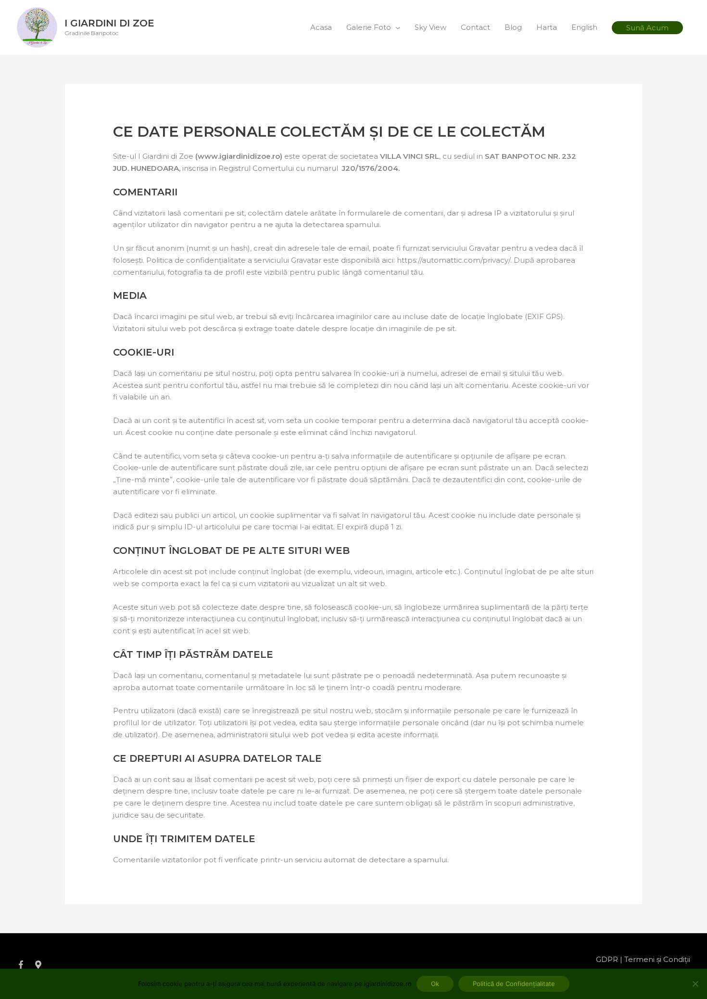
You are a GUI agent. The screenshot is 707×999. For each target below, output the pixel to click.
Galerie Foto (368, 27)
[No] (695, 983)
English (584, 27)
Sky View (430, 27)
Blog (513, 27)
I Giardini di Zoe (109, 23)
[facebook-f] (24, 965)
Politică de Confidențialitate (514, 983)
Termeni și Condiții (657, 959)
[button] (647, 27)
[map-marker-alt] (39, 965)
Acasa (321, 27)
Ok (435, 983)
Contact (475, 27)
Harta (546, 27)
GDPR (607, 959)
